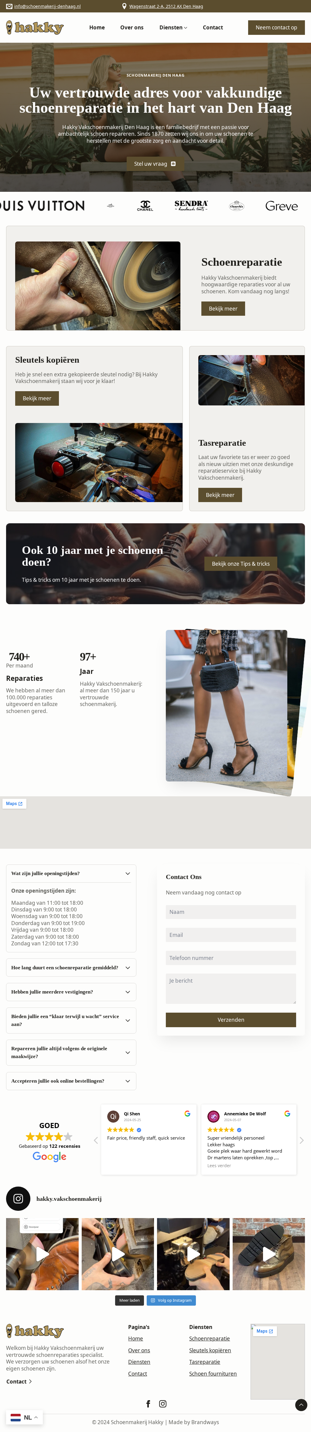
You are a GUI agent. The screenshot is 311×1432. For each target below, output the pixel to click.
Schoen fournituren (213, 1373)
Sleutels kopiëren (210, 1350)
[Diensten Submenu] (185, 27)
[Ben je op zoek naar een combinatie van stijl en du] (42, 1254)
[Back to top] (301, 1405)
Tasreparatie (204, 1362)
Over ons (132, 27)
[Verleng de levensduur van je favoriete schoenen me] (118, 1254)
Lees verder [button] (119, 1165)
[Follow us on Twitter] (162, 1403)
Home (97, 27)
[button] (301, 1142)
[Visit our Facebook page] (148, 1403)
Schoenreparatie (209, 1338)
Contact (213, 27)
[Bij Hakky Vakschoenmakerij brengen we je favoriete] (269, 1254)
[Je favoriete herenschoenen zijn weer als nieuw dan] (193, 1254)
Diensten (171, 27)
